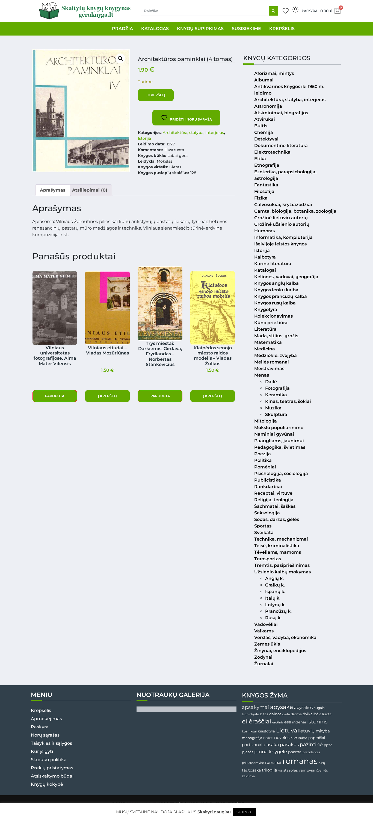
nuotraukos (299, 738)
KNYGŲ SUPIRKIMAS (200, 28)
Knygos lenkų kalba (276, 289)
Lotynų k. (275, 604)
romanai (273, 762)
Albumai (264, 80)
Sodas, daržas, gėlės (276, 519)
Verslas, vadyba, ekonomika (285, 637)
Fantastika (266, 184)
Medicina (264, 348)
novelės (281, 737)
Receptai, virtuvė (273, 493)
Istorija (144, 138)
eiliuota (325, 714)
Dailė (271, 381)
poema (294, 752)
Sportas (262, 526)
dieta (286, 714)
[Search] (273, 11)
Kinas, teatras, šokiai (288, 401)
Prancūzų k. (278, 611)
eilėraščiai (256, 721)
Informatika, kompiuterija (283, 237)
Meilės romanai (271, 362)
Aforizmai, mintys (274, 73)
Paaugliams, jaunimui (279, 440)
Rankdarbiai (268, 486)
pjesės (247, 752)
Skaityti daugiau (214, 811)
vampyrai (307, 770)
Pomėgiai (265, 467)
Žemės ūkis (267, 644)
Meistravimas (269, 368)
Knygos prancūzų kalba (280, 296)
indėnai (299, 722)
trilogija (269, 770)
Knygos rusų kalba (275, 303)
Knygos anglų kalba (276, 283)
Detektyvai (266, 139)
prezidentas (311, 752)
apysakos (303, 707)
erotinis (277, 722)
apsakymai (255, 707)
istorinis (317, 722)
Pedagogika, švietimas (279, 447)
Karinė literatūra (272, 263)
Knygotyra (265, 309)
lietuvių (306, 731)
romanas (300, 761)
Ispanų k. (275, 591)
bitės (264, 714)
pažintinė (311, 744)
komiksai (249, 731)
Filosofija (264, 191)
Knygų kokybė (47, 784)
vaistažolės (288, 770)
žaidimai (249, 776)
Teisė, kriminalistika (276, 545)
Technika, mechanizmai (281, 539)
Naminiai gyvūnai (274, 434)
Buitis (260, 125)
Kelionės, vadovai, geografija (286, 276)
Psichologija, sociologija (281, 473)
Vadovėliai (266, 624)
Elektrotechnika (272, 152)
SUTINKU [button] (244, 812)
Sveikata (264, 532)
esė (287, 722)
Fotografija (277, 388)
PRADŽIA (122, 28)
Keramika (276, 394)
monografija (252, 738)
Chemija (263, 132)
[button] (120, 58)
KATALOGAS (155, 28)
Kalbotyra (265, 257)
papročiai (316, 737)
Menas (261, 375)
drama (296, 714)
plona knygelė (270, 751)
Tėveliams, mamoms (277, 552)
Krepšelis (41, 710)
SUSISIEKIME (246, 28)
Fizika (261, 198)
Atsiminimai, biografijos (281, 112)
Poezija (262, 453)
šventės (322, 770)
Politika (263, 460)
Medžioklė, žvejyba (275, 355)
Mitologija (265, 421)
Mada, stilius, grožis (276, 335)
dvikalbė (310, 714)
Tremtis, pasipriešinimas (282, 565)
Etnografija (266, 165)
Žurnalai (263, 663)
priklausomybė (253, 763)
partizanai (252, 744)
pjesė (328, 745)
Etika (260, 158)
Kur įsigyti (42, 751)
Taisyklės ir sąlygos (51, 743)
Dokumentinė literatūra (281, 145)
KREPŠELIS (282, 28)
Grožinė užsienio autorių (281, 224)
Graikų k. (275, 585)
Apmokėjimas (46, 718)
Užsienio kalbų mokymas (282, 571)
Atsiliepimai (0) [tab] (89, 190)
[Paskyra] (295, 9)
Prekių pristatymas (52, 767)
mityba (323, 731)
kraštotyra (266, 731)
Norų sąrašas (45, 735)
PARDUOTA (54, 396)
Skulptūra (276, 414)
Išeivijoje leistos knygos (280, 244)
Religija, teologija (274, 499)
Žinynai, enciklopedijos (280, 650)
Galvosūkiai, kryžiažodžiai (283, 204)
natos (268, 737)
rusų (322, 763)
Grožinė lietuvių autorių (281, 217)
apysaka (281, 706)
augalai (319, 708)
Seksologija (267, 512)
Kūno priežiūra (271, 322)
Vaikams (264, 631)
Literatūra (265, 329)
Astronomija (268, 106)
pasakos (289, 744)
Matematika (268, 342)
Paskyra (310, 11)
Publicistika (267, 480)
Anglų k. (274, 578)
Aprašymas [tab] (53, 190)
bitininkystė (250, 714)
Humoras (264, 230)
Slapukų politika (49, 759)
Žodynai (263, 657)
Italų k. (272, 598)
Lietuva (286, 730)
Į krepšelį (155, 95)
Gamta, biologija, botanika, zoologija (295, 211)
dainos (275, 714)
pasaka (271, 744)
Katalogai (265, 270)
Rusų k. (273, 617)
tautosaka (251, 770)
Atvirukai (264, 119)
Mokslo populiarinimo (278, 427)
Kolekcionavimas (273, 316)
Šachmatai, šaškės (274, 506)
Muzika (273, 407)
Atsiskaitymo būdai (52, 776)
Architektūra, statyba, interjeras (193, 132)
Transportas (267, 558)
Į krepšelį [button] (107, 396)
